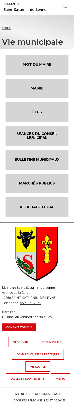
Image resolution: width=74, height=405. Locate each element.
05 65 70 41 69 (30, 303)
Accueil (6, 28)
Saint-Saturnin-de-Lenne (25, 7)
